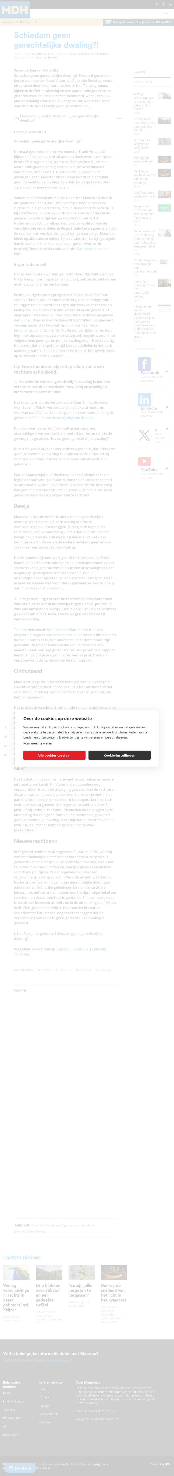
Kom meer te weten (37, 743)
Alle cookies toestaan (55, 755)
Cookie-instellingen (119, 755)
